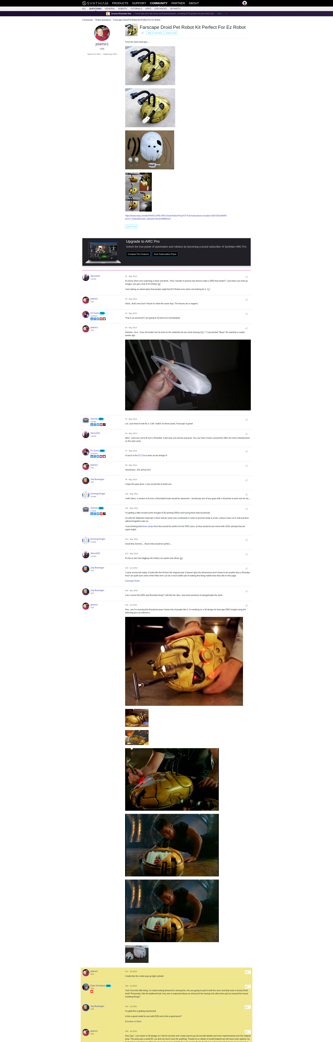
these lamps (147, 526)
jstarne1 (94, 299)
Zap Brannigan (97, 479)
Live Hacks (160, 9)
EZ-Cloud (142, 455)
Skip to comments (155, 33)
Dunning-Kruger (97, 494)
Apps (148, 9)
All (84, 9)
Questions (95, 9)
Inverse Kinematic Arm (121, 14)
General (110, 9)
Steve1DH (95, 276)
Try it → (220, 14)
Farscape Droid (132, 581)
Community (87, 20)
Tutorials (136, 9)
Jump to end (171, 33)
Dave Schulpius (98, 986)
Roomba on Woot (133, 1021)
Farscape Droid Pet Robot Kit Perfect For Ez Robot (136, 20)
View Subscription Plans (165, 254)
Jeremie (94, 419)
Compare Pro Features (138, 254)
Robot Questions (103, 20)
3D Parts (175, 9)
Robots (122, 9)
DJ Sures (95, 313)
